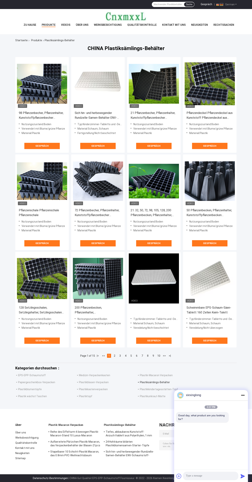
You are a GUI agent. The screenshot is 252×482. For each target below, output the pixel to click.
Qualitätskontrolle (142, 24)
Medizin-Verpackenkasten (94, 375)
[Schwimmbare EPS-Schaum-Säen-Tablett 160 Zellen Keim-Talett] (210, 278)
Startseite (21, 40)
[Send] (243, 476)
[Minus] (243, 395)
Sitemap (20, 458)
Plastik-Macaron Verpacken (156, 375)
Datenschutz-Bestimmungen (50, 478)
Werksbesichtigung (108, 24)
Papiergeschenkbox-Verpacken (36, 382)
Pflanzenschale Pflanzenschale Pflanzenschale (39, 213)
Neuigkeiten (199, 24)
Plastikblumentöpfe (30, 389)
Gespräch (206, 4)
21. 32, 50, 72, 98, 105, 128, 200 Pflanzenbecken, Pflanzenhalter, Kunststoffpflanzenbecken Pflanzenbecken (151, 213)
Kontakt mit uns (174, 24)
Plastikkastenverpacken (93, 389)
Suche (189, 4)
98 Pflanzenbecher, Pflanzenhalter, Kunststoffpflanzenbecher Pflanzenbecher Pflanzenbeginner (41, 115)
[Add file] (179, 476)
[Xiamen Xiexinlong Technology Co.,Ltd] (126, 16)
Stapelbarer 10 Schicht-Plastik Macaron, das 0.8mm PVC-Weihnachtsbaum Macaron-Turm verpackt (74, 454)
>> (164, 355)
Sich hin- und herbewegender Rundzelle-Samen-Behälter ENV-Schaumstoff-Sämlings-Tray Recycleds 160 (96, 115)
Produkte (49, 24)
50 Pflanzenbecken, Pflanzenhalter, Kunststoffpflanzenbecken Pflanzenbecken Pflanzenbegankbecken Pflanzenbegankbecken (209, 213)
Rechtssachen (223, 24)
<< (103, 355)
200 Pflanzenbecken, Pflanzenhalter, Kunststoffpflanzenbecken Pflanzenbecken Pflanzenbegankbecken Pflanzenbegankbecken (92, 310)
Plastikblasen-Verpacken (94, 382)
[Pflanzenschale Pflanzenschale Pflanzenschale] (42, 181)
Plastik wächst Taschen (32, 396)
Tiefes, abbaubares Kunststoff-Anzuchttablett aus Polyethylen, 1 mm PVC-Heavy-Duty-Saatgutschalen (129, 434)
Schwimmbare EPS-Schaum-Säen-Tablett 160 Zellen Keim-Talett (209, 310)
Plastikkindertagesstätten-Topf (159, 389)
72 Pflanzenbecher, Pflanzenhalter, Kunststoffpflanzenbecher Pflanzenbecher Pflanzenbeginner (97, 213)
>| (170, 355)
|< (98, 355)
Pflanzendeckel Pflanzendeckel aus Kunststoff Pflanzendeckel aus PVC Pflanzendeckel (210, 115)
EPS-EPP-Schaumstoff (32, 375)
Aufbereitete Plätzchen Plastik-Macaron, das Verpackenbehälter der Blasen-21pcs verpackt (75, 444)
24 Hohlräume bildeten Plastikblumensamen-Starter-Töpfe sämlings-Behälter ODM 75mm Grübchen (130, 444)
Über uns (82, 24)
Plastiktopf (85, 396)
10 (158, 355)
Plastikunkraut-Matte (152, 396)
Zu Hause (30, 24)
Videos (65, 24)
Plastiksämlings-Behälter (155, 382)
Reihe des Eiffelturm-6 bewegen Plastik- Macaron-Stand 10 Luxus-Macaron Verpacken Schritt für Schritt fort (74, 434)
